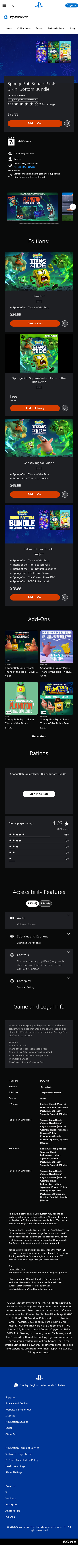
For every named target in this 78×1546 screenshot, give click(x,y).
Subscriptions (56, 28)
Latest (8, 28)
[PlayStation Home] (39, 5)
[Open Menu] (4, 5)
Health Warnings (17, 1269)
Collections (24, 28)
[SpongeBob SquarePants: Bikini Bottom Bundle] (32, 207)
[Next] (73, 207)
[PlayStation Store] (17, 17)
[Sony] (69, 1544)
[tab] (32, 903)
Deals (39, 28)
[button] (24, 166)
